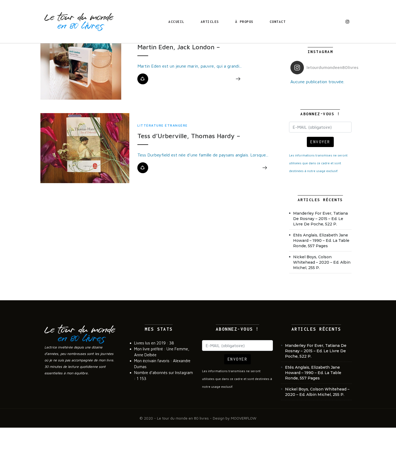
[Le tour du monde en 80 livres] (78, 21)
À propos (244, 22)
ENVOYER (320, 141)
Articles (210, 22)
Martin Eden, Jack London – (178, 47)
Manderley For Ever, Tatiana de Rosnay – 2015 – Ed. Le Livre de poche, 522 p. (320, 218)
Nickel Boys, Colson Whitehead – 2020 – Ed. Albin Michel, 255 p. (321, 262)
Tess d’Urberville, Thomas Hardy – (188, 135)
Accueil (176, 22)
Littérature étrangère (162, 125)
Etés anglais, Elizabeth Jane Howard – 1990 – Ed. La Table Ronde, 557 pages (321, 240)
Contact (278, 22)
